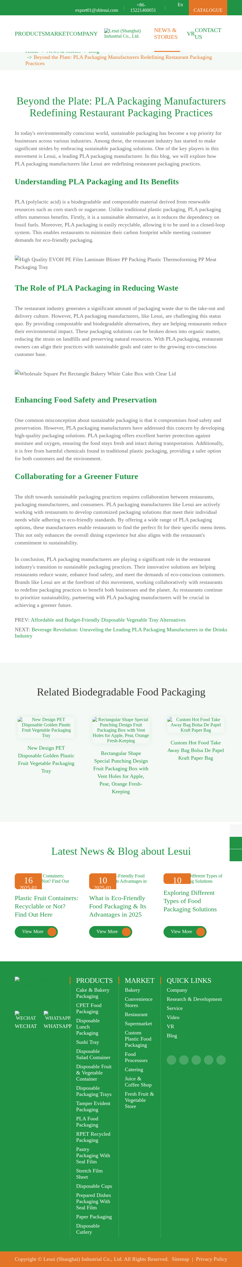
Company (83, 33)
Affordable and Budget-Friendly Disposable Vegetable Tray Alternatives (108, 620)
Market (57, 33)
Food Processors (136, 1057)
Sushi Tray (87, 1042)
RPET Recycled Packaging (93, 1137)
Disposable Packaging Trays (94, 1091)
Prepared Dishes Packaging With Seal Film (93, 1201)
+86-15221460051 (143, 7)
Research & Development (194, 999)
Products (30, 33)
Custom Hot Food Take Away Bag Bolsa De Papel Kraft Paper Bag (195, 750)
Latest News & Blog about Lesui (121, 851)
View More (38, 931)
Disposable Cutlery (88, 1229)
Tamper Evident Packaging (93, 1106)
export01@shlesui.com (96, 10)
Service (175, 1008)
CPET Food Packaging (89, 1008)
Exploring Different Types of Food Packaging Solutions (190, 901)
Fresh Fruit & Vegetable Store (139, 1100)
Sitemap (180, 1259)
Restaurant (136, 1014)
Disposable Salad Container (93, 1054)
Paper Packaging (94, 1217)
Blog (172, 1036)
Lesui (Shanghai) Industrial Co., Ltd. (83, 1259)
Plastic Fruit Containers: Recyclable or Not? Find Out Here (46, 906)
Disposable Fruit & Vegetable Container (94, 1073)
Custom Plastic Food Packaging (138, 1039)
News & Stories (166, 33)
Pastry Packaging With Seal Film (93, 1155)
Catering (134, 1069)
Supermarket (138, 1023)
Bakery (132, 990)
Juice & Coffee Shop (138, 1082)
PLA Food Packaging (87, 1122)
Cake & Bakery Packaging (92, 993)
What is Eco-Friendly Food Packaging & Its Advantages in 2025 (117, 906)
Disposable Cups (94, 1186)
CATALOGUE (208, 7)
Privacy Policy (211, 1259)
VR (191, 33)
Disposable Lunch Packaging (88, 1027)
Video (173, 1017)
